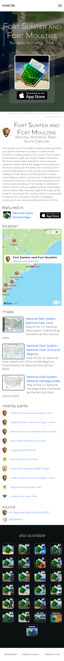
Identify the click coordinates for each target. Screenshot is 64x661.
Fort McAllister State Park (23, 459)
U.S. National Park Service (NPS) (29, 512)
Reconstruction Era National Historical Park (33, 431)
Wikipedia (15, 519)
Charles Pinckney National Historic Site (31, 413)
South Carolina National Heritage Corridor (32, 477)
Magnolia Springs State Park (25, 487)
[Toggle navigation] (60, 6)
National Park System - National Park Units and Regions (43, 350)
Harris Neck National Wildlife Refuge (29, 468)
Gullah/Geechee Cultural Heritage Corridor (32, 422)
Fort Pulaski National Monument (28, 440)
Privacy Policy (30, 654)
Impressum (10, 654)
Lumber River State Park (23, 496)
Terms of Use (52, 654)
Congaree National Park (23, 450)
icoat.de (8, 5)
